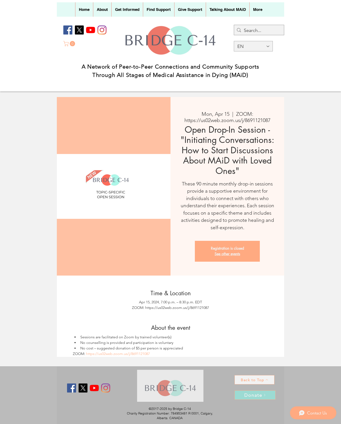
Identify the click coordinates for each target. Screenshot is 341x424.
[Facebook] (67, 30)
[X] (79, 30)
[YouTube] (90, 30)
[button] (102, 9)
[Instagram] (101, 30)
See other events (227, 253)
